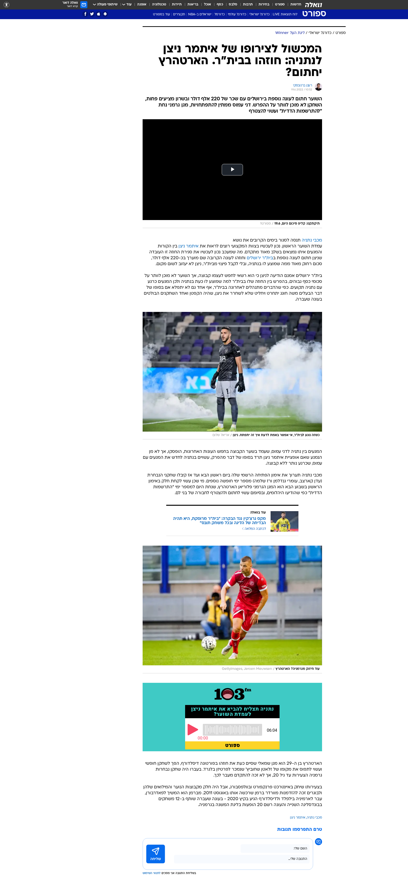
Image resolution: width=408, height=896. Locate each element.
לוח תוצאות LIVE (285, 14)
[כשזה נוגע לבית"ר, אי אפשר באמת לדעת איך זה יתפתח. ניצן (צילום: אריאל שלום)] (232, 375)
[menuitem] (293, 4)
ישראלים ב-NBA (199, 14)
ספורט (280, 4)
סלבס (233, 4)
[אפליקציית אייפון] (99, 14)
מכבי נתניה (312, 240)
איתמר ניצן (188, 246)
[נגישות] (6, 5)
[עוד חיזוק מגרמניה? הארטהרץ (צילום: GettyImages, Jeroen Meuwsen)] (232, 609)
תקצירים (179, 14)
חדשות (295, 4)
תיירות (177, 4)
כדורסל (219, 14)
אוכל (207, 4)
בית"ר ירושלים (260, 258)
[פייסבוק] (85, 14)
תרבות (248, 4)
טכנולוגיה (159, 4)
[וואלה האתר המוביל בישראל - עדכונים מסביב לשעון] (313, 4)
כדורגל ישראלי (259, 14)
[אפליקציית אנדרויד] (105, 14)
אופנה (141, 4)
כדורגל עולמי (237, 14)
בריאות (192, 4)
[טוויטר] (92, 14)
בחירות (264, 4)
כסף (220, 4)
